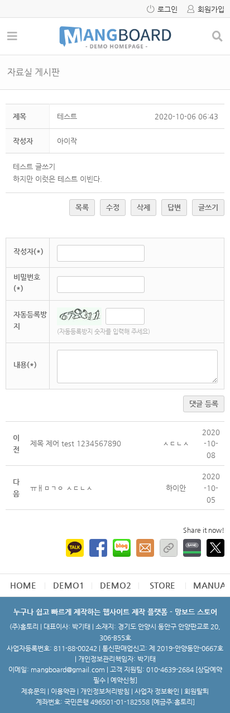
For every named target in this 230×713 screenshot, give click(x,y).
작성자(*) (28, 251)
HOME (23, 585)
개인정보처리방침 (105, 691)
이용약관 (63, 691)
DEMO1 (68, 585)
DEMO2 (115, 585)
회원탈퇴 (196, 691)
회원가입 (211, 9)
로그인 (167, 9)
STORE (162, 585)
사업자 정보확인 (157, 691)
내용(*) (25, 364)
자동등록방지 (30, 320)
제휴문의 (33, 691)
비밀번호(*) (26, 283)
